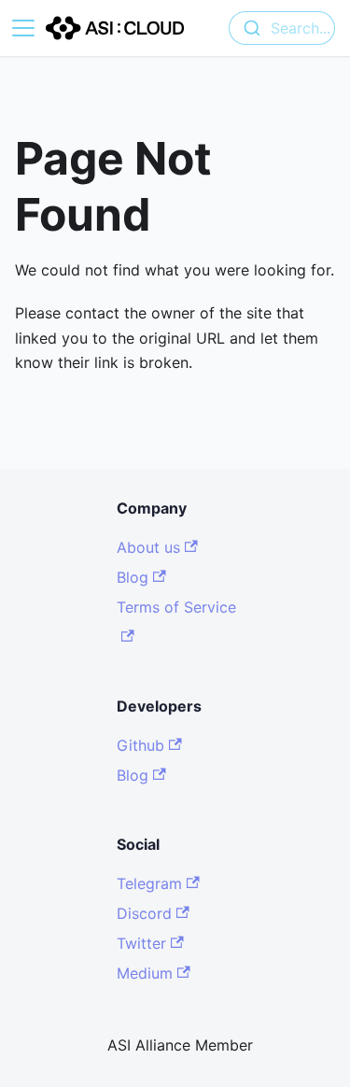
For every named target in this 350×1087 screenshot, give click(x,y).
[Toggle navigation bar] (23, 28)
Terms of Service (176, 607)
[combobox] (282, 28)
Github (140, 745)
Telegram (149, 883)
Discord (144, 913)
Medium (145, 973)
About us (148, 547)
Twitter (141, 943)
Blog (132, 577)
